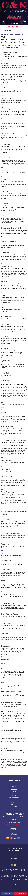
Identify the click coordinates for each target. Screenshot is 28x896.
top (2, 49)
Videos (14, 791)
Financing (14, 800)
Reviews (14, 789)
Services (14, 795)
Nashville (25, 876)
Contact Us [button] (7, 893)
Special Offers (14, 797)
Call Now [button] (20, 893)
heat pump (21, 299)
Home (14, 786)
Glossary (14, 809)
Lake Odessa (9, 876)
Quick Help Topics (13, 26)
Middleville (20, 876)
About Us (14, 802)
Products (14, 793)
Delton (11, 875)
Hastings (22, 875)
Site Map (14, 806)
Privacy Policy (14, 804)
